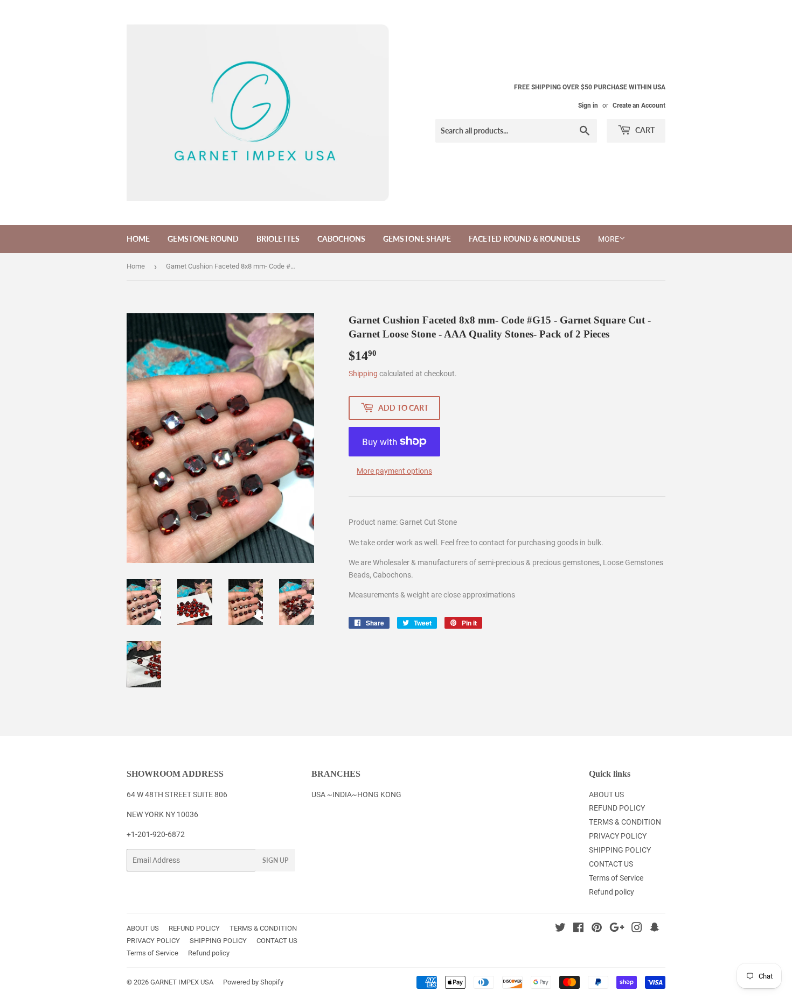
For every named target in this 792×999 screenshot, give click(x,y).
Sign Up (275, 860)
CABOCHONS (341, 238)
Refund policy (611, 892)
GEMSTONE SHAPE (417, 238)
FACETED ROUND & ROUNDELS (524, 238)
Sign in (588, 105)
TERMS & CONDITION (625, 822)
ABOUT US (606, 794)
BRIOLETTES (278, 238)
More (608, 239)
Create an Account (639, 105)
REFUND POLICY (617, 808)
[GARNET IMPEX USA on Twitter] (560, 929)
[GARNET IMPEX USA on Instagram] (636, 929)
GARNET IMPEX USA (181, 982)
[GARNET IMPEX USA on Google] (616, 929)
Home (136, 266)
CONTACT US (611, 864)
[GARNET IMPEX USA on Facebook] (578, 929)
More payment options (394, 471)
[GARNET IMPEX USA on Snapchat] (654, 929)
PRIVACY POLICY (618, 836)
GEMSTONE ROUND (203, 238)
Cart (644, 130)
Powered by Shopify (253, 982)
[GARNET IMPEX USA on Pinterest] (596, 929)
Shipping (363, 373)
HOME (138, 238)
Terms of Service (616, 878)
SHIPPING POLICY (620, 850)
